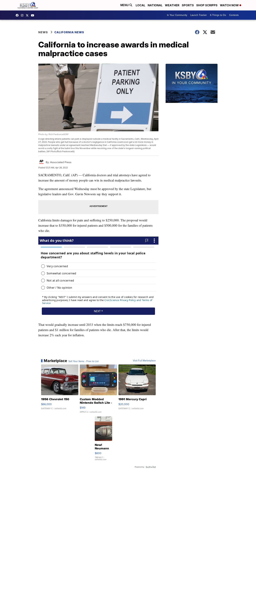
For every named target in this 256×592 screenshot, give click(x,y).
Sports (188, 5)
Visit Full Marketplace (144, 360)
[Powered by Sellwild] (151, 467)
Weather (172, 5)
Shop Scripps (207, 5)
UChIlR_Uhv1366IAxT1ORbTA (33, 15)
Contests (234, 15)
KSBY (28, 15)
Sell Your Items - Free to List (83, 361)
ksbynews (18, 15)
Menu (124, 5)
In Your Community (177, 15)
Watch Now (229, 5)
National (155, 5)
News (43, 32)
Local (140, 5)
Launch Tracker (198, 15)
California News (69, 32)
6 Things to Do (218, 15)
